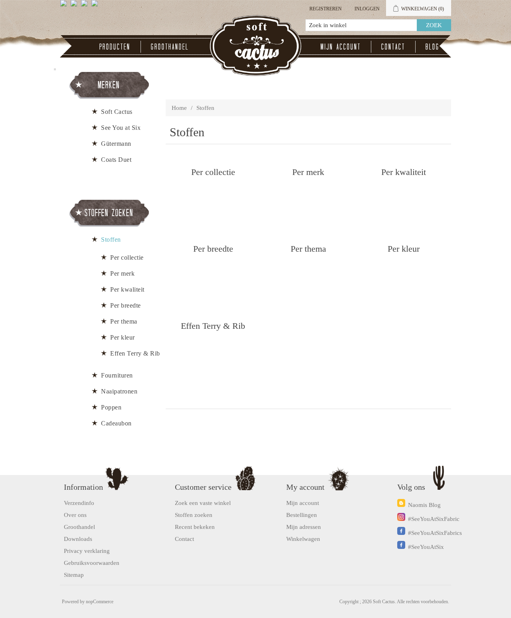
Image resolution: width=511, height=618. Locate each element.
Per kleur (404, 248)
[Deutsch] (96, 6)
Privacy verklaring (87, 551)
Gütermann (116, 143)
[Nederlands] (75, 6)
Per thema (308, 248)
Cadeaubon (116, 423)
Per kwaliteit (403, 171)
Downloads (78, 539)
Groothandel (170, 47)
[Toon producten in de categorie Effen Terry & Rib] (213, 357)
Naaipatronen (119, 391)
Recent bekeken (195, 527)
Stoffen (111, 239)
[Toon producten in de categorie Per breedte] (213, 280)
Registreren (325, 9)
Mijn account (341, 47)
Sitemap (74, 575)
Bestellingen (301, 515)
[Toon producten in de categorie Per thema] (308, 280)
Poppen (111, 407)
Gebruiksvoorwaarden (91, 563)
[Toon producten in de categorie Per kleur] (403, 280)
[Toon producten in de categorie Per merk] (308, 203)
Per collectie (213, 171)
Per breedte (213, 248)
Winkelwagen (303, 539)
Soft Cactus (117, 111)
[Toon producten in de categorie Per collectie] (213, 203)
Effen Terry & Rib (213, 325)
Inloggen (367, 9)
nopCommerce (99, 601)
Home (179, 108)
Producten (115, 47)
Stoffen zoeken (193, 515)
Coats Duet (116, 159)
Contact (393, 47)
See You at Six (121, 127)
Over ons (75, 515)
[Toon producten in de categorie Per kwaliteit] (403, 203)
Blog (433, 47)
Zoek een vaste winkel (203, 503)
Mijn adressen (303, 527)
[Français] (86, 6)
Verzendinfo (79, 503)
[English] (65, 6)
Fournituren (117, 375)
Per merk (308, 171)
